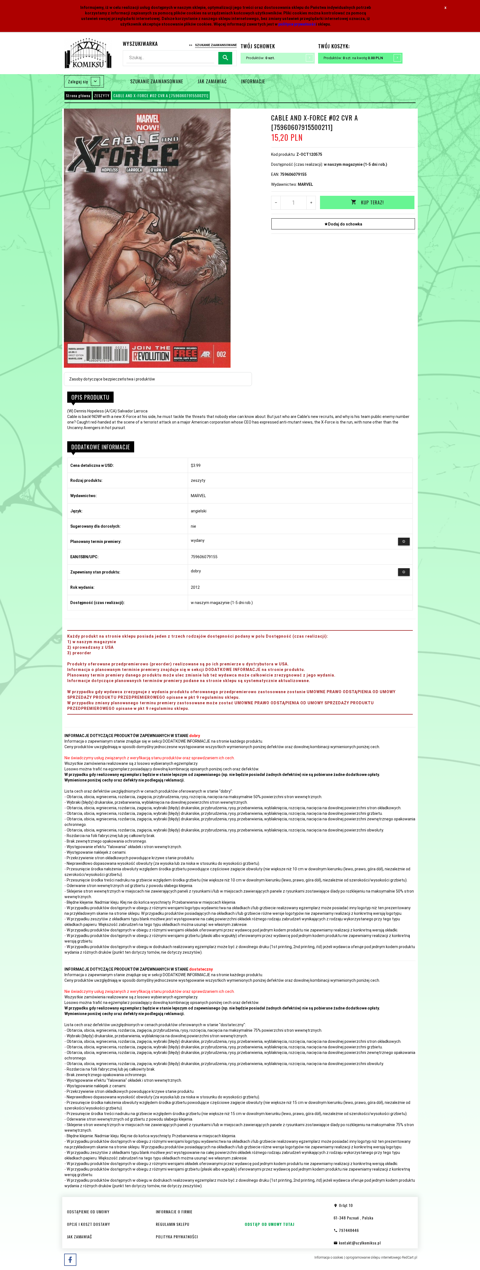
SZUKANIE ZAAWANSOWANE (156, 81)
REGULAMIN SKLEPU (172, 1224)
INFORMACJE (253, 81)
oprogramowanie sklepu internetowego (373, 1257)
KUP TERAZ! (372, 202)
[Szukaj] (225, 58)
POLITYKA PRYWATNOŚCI (177, 1236)
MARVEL (305, 184)
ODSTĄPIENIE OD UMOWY (88, 1211)
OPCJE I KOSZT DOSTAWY (88, 1224)
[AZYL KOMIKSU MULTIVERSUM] (88, 53)
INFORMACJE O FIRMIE (174, 1211)
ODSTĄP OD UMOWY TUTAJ (269, 1224)
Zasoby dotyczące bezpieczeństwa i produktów (112, 379)
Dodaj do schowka (345, 224)
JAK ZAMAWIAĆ (212, 81)
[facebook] (70, 1260)
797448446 (348, 1230)
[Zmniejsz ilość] (276, 202)
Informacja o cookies (328, 1257)
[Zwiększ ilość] (311, 202)
